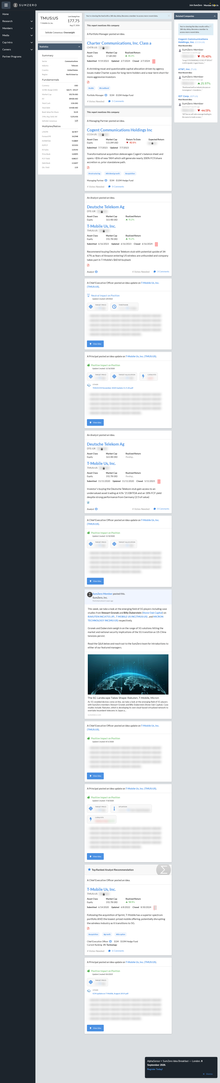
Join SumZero (195, 5)
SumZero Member (102, 593)
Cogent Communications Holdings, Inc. (193, 41)
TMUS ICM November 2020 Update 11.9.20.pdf (113, 388)
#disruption (120, 934)
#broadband (104, 88)
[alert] (181, 1067)
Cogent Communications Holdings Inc (119, 130)
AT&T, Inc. (187, 69)
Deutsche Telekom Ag (105, 207)
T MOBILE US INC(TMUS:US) (132, 616)
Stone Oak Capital (152, 612)
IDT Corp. (188, 96)
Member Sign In (211, 5)
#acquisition (130, 173)
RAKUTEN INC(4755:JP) (101, 616)
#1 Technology (110, 945)
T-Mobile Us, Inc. (101, 226)
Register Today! (155, 1069)
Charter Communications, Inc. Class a (119, 43)
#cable (91, 88)
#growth (107, 934)
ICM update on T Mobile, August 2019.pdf (110, 993)
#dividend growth (113, 173)
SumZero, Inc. (100, 597)
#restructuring (94, 173)
